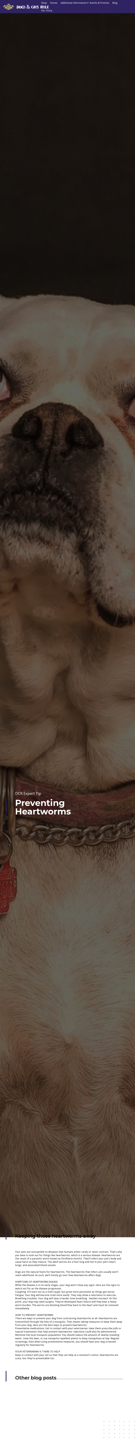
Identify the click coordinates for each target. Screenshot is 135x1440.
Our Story (46, 10)
